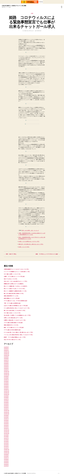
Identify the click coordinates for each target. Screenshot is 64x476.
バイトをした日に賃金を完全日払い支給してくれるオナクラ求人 (18, 334)
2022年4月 (6, 423)
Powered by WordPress (31, 473)
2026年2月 (6, 348)
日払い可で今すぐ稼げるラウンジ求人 (12, 339)
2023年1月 (6, 409)
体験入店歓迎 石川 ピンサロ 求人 (11, 325)
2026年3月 (6, 347)
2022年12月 (6, 410)
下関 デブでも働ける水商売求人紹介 (12, 303)
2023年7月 (6, 399)
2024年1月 (6, 389)
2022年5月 (6, 422)
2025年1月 (6, 370)
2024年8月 (6, 378)
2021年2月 (6, 446)
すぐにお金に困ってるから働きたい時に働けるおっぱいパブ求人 (18, 332)
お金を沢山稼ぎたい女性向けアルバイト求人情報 (14, 5)
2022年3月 (6, 425)
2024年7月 (6, 379)
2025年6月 (6, 361)
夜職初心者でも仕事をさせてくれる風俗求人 (14, 283)
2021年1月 (6, 448)
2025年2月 (6, 368)
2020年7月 (6, 457)
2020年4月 (6, 462)
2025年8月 (6, 358)
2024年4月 (6, 384)
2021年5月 (6, 441)
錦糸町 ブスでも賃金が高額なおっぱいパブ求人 (15, 337)
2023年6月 (6, 400)
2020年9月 (6, 454)
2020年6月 (6, 459)
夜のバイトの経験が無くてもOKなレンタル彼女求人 (15, 286)
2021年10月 (6, 433)
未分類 (32, 13)
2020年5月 (6, 461)
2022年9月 (6, 415)
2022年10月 (6, 413)
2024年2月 (6, 387)
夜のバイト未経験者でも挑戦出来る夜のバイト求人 (15, 291)
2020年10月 (6, 452)
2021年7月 (6, 438)
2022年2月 (6, 426)
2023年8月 (6, 397)
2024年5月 (6, 383)
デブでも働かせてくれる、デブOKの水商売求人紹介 (15, 300)
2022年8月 (6, 417)
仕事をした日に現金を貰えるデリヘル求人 (13, 317)
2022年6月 (6, 420)
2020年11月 (6, 451)
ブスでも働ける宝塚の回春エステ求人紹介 (13, 322)
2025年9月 (6, 357)
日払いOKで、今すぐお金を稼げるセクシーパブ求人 (15, 281)
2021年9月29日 (38, 30)
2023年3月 (6, 405)
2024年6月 (6, 381)
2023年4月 (6, 404)
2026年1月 (6, 350)
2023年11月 (6, 392)
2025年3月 (6, 366)
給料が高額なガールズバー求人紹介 (12, 298)
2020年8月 (6, 456)
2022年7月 (6, 418)
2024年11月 (6, 373)
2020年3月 (6, 464)
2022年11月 (6, 412)
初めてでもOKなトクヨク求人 (10, 278)
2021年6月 (6, 439)
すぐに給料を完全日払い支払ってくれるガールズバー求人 (17, 308)
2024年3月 (6, 386)
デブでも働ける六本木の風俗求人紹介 (12, 329)
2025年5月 (6, 363)
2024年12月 (6, 371)
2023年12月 (6, 391)
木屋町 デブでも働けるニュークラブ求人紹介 (14, 276)
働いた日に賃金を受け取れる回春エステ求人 (14, 293)
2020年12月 (6, 449)
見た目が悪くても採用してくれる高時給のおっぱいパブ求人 (17, 315)
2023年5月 (6, 402)
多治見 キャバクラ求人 (23, 246)
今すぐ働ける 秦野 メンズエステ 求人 (12, 274)
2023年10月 (6, 394)
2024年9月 (6, 376)
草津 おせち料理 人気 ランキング (30, 230)
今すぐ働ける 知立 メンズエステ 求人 (12, 312)
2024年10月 (6, 374)
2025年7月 (6, 360)
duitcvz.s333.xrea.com (30, 30)
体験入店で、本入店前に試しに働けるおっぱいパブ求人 (30, 244)
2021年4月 (6, 443)
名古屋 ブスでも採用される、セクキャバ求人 (28, 241)
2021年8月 (6, 436)
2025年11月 (6, 353)
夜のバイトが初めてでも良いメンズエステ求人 (14, 288)
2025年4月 (6, 365)
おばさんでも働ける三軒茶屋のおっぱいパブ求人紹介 (16, 305)
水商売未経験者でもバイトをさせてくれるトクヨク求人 (16, 269)
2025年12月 (6, 352)
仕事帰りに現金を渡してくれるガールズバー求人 (15, 320)
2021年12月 (6, 430)
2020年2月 (6, 465)
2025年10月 (6, 355)
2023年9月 (6, 396)
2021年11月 (6, 431)
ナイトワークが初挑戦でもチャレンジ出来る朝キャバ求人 (17, 271)
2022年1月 (6, 428)
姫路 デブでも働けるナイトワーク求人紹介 (14, 327)
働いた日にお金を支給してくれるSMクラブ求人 (14, 310)
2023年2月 (6, 407)
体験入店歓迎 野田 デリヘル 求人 (11, 295)
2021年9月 (6, 435)
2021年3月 (6, 444)
